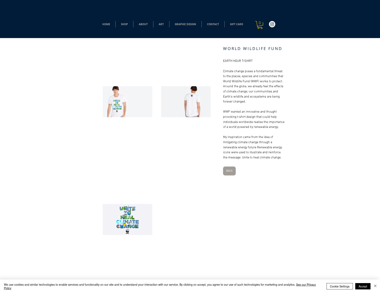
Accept (363, 286)
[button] (124, 24)
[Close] (375, 286)
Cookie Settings (340, 286)
